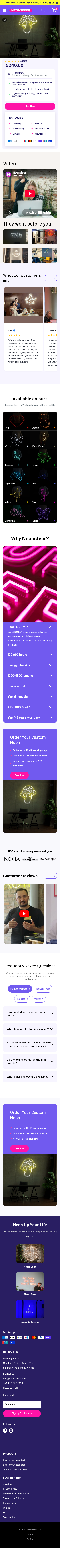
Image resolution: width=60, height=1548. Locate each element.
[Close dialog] (58, 758)
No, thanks (45, 788)
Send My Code (45, 783)
